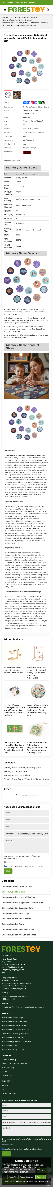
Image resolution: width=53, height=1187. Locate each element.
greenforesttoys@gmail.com (31, 1007)
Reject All (12, 1177)
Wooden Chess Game (13, 779)
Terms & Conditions (35, 866)
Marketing (44, 1182)
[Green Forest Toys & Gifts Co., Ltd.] (26, 10)
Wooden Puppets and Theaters (16, 1041)
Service (5, 1085)
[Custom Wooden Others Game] (27, 152)
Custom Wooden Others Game (16, 20)
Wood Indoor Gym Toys (13, 1049)
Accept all (40, 1177)
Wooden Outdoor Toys (12, 1017)
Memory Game (10, 767)
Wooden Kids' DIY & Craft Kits (15, 1029)
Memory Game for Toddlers (16, 771)
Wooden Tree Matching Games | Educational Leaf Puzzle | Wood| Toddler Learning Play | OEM (37, 710)
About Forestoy (9, 1059)
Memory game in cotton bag (17, 775)
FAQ (4, 1089)
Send (8, 871)
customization (11, 601)
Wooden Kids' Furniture (12, 1037)
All (11, 17)
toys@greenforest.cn (10, 1007)
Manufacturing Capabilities (14, 1063)
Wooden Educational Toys (14, 1025)
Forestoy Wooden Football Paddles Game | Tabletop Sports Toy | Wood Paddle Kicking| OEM (14, 747)
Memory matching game (30, 767)
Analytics (21, 1182)
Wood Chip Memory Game (37, 779)
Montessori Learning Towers (15, 1033)
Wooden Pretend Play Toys (14, 1021)
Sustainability (8, 1067)
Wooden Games (9, 1045)
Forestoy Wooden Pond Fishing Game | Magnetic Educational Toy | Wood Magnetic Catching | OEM (37, 747)
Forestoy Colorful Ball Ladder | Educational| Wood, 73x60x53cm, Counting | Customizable (36, 672)
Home (5, 17)
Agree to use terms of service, (24, 866)
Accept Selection (26, 1177)
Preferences (33, 1182)
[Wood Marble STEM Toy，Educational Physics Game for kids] (15, 654)
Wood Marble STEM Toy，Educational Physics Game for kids (13, 670)
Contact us (7, 1075)
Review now (32, 795)
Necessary (11, 1182)
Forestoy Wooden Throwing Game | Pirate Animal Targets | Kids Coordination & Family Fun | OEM (14, 710)
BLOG (4, 1071)
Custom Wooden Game (25, 17)
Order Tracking (9, 1093)
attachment (10, 862)
